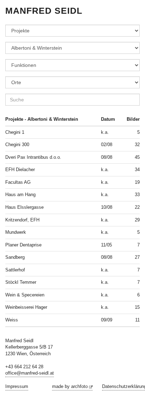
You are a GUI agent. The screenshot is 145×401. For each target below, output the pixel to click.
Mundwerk (15, 232)
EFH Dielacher (20, 169)
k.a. (105, 132)
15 (137, 307)
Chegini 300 (17, 144)
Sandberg (15, 257)
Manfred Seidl (43, 10)
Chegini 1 (14, 132)
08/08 (106, 157)
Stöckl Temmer (20, 282)
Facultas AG (18, 182)
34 (137, 169)
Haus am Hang (20, 194)
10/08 (106, 207)
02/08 (106, 144)
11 (137, 319)
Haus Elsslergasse (24, 207)
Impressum (16, 386)
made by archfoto (70, 386)
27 (137, 257)
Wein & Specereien (24, 294)
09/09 (106, 319)
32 (137, 144)
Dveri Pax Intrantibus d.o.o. (33, 157)
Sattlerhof (15, 269)
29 (137, 220)
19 (137, 182)
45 (137, 157)
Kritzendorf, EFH (22, 220)
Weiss (11, 319)
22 (137, 207)
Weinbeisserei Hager (26, 307)
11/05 (106, 245)
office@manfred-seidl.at (29, 373)
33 (137, 194)
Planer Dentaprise (23, 245)
